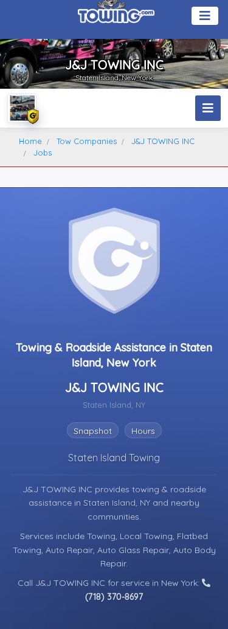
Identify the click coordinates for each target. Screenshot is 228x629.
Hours (143, 430)
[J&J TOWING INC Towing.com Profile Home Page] (22, 108)
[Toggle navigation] (205, 16)
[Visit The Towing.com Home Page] (116, 12)
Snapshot (93, 430)
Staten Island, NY (118, 502)
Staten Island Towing (114, 458)
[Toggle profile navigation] (208, 108)
